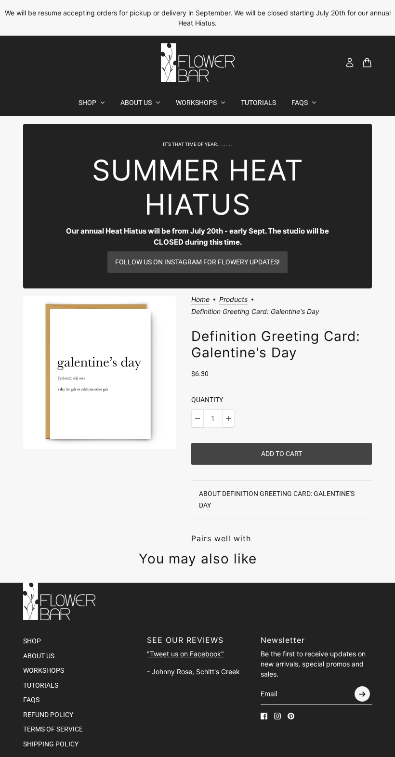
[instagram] (277, 716)
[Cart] (367, 62)
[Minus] (197, 418)
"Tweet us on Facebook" (185, 654)
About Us (38, 656)
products (233, 299)
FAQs (31, 700)
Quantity (207, 400)
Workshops (43, 670)
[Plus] (228, 418)
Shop (32, 641)
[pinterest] (291, 716)
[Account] (350, 62)
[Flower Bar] (198, 62)
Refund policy (48, 714)
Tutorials (40, 685)
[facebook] (264, 716)
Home (200, 299)
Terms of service (53, 729)
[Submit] (362, 694)
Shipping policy (51, 744)
